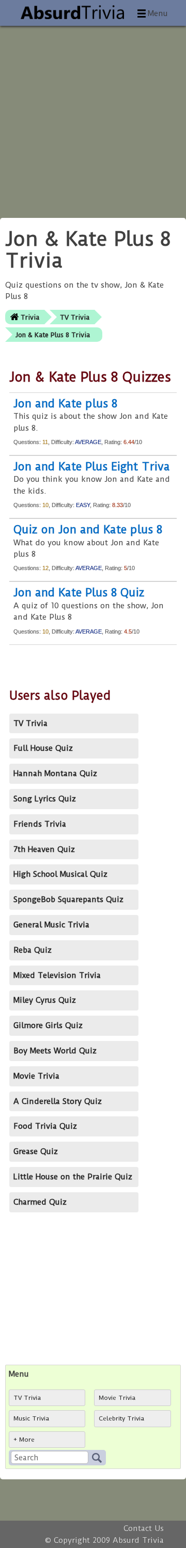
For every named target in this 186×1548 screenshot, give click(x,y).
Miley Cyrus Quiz (44, 1000)
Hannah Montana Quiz (55, 773)
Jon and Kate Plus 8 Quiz (78, 592)
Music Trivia (31, 1418)
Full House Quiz (43, 748)
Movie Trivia (36, 1076)
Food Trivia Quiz (45, 1126)
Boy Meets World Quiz (55, 1050)
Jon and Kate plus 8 (65, 403)
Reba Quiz (32, 950)
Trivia (30, 317)
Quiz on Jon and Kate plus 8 (87, 529)
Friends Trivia (39, 824)
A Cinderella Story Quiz (57, 1101)
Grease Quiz (35, 1151)
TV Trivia (74, 317)
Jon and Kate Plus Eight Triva (91, 466)
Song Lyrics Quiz (44, 798)
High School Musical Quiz (60, 874)
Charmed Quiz (40, 1202)
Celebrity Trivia (121, 1418)
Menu (158, 13)
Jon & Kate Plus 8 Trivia (53, 335)
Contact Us (143, 1528)
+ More (24, 1439)
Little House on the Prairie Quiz (72, 1176)
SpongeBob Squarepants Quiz (68, 899)
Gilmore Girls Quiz (48, 1025)
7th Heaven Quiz (44, 849)
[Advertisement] (93, 119)
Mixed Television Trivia (57, 975)
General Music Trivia (51, 924)
